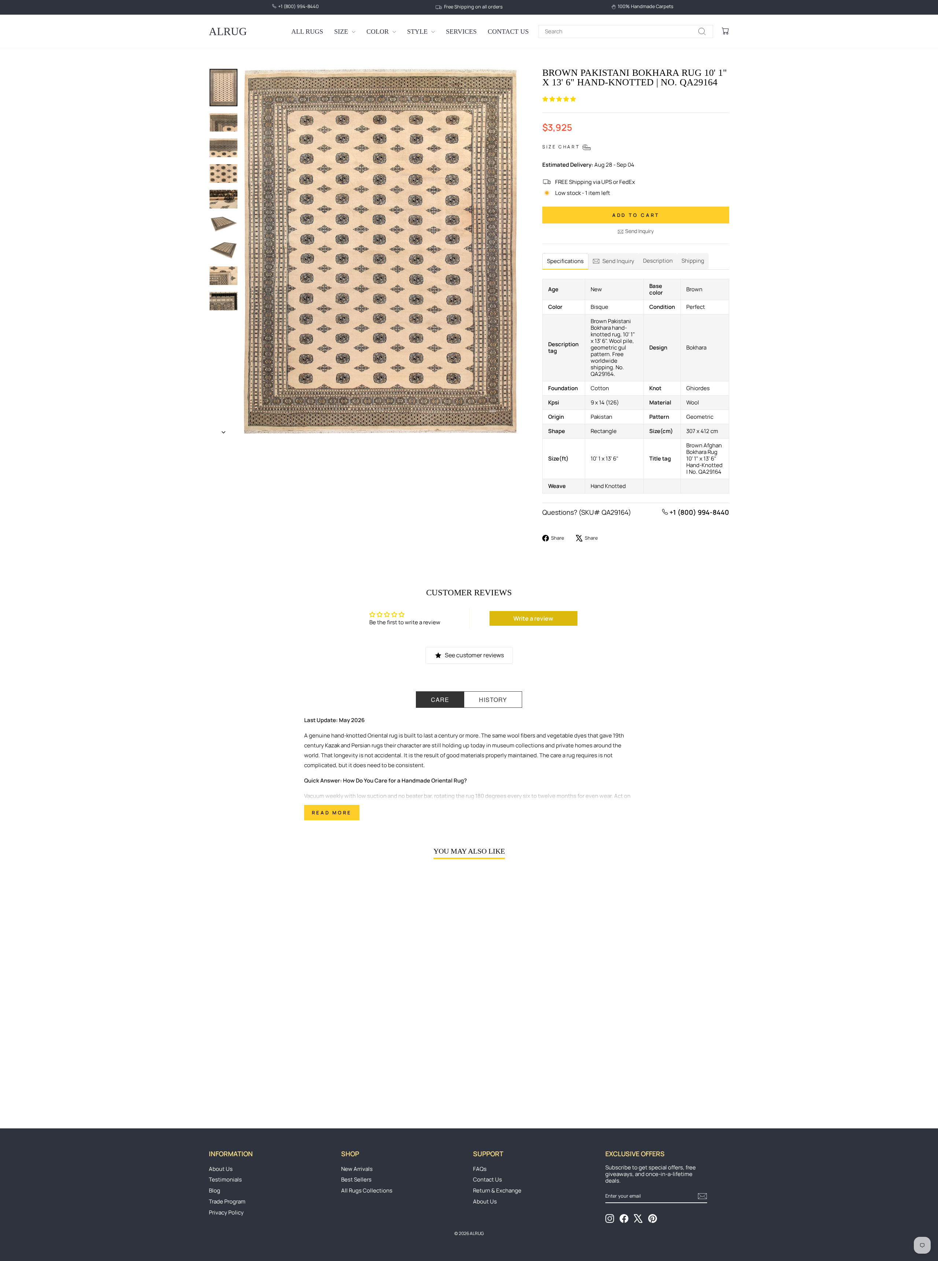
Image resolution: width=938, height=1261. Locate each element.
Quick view (270, 1051)
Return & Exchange (497, 1190)
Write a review (533, 618)
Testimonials (225, 1179)
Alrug (228, 31)
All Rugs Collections (366, 1190)
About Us (221, 1169)
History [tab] (493, 699)
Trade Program (227, 1201)
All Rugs (307, 31)
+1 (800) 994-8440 (698, 512)
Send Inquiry (639, 231)
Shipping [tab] (693, 261)
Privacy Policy (226, 1212)
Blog (214, 1190)
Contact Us (508, 31)
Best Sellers (356, 1179)
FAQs (480, 1169)
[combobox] (626, 31)
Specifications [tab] (565, 261)
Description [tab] (658, 261)
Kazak (332, 745)
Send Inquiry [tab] (618, 261)
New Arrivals (357, 1169)
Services (461, 31)
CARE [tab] (440, 699)
